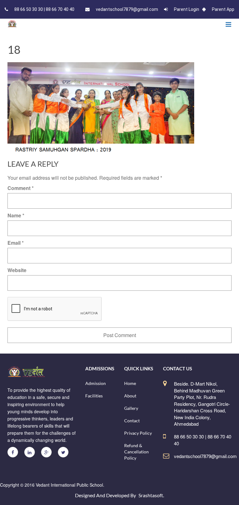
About (130, 395)
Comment (20, 188)
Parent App (223, 9)
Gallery (131, 408)
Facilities (94, 395)
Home (130, 383)
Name (15, 215)
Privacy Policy (138, 433)
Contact (132, 420)
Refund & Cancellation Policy (136, 452)
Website (16, 270)
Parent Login (186, 9)
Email (15, 242)
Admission (95, 383)
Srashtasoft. (151, 495)
